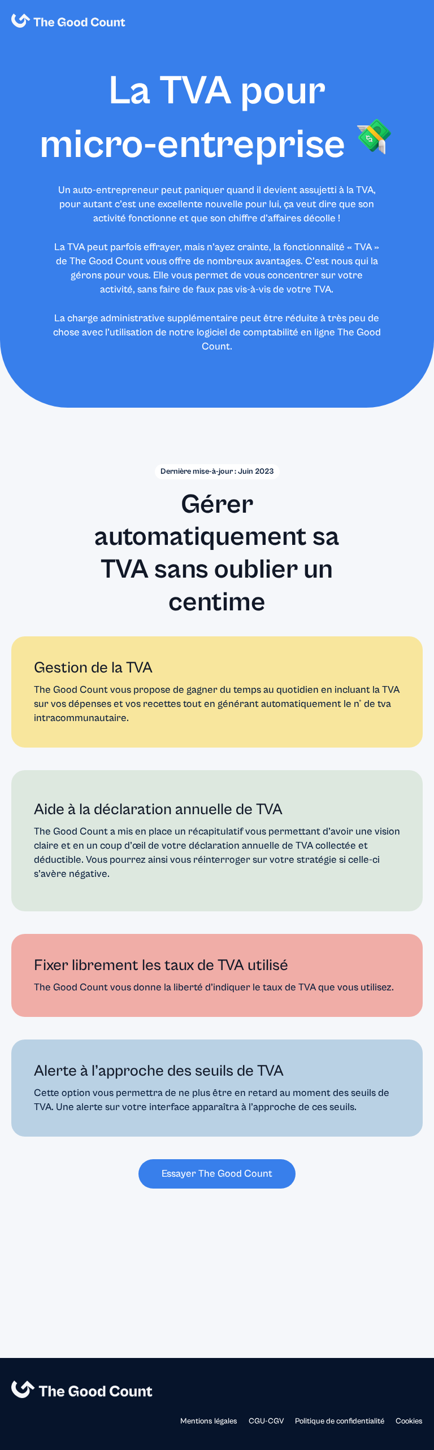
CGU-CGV (266, 1421)
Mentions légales (208, 1421)
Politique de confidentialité (339, 1421)
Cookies (409, 1421)
